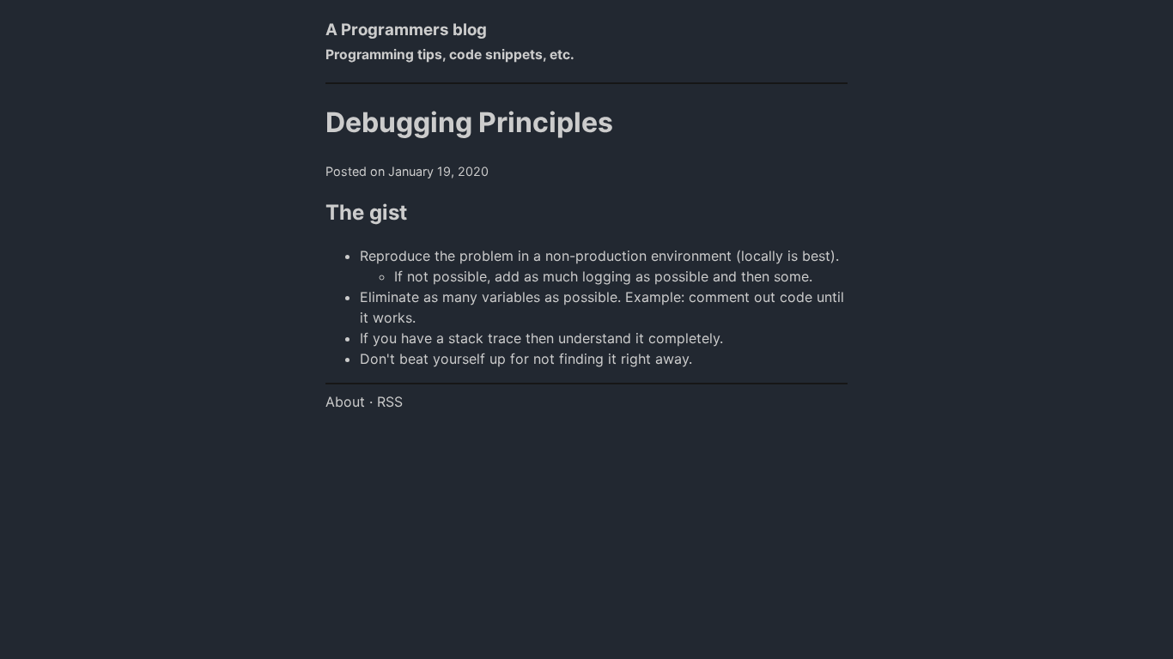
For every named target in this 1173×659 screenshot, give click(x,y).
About (345, 401)
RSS (390, 401)
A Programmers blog (406, 29)
